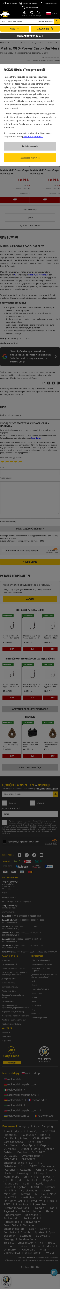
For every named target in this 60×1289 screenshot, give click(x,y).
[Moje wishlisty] (31, 12)
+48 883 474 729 (32, 7)
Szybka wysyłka (12, 3)
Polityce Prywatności (33, 136)
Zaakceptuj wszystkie (30, 158)
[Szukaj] (57, 21)
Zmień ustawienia (30, 146)
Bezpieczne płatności (30, 3)
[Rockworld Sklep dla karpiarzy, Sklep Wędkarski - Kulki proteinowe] (5, 14)
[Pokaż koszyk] (38, 12)
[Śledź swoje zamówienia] (25, 12)
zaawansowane (45, 21)
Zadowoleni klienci (50, 3)
